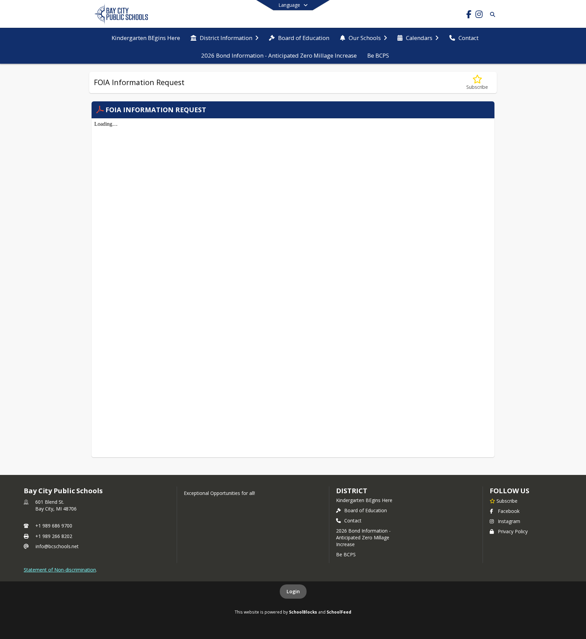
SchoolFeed (339, 612)
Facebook (509, 511)
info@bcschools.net (57, 546)
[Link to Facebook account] (469, 15)
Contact (353, 520)
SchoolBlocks (303, 612)
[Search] (491, 14)
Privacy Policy (513, 531)
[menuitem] (145, 37)
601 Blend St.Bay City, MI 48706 (56, 505)
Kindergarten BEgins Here (364, 500)
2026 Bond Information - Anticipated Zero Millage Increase (363, 537)
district (351, 490)
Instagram (509, 521)
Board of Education (365, 510)
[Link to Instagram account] (479, 15)
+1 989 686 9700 (53, 525)
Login (293, 591)
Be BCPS (346, 554)
